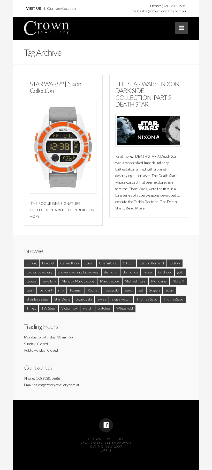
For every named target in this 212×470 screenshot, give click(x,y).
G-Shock (165, 272)
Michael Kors (135, 281)
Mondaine (159, 281)
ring (61, 290)
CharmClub (108, 263)
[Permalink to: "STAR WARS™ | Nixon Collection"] (63, 147)
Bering (31, 263)
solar (169, 290)
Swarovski (84, 299)
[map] (106, 450)
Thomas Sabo (146, 299)
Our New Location (61, 8)
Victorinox (69, 308)
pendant (46, 290)
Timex (31, 308)
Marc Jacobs (109, 281)
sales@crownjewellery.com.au (163, 11)
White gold (124, 308)
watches (104, 308)
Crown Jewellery (39, 272)
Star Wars (62, 299)
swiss (101, 299)
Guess (31, 281)
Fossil (148, 272)
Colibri (175, 263)
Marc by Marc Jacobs (78, 281)
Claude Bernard (151, 263)
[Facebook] (106, 425)
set (140, 290)
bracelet (48, 263)
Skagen (154, 290)
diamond (110, 272)
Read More (135, 208)
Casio (89, 263)
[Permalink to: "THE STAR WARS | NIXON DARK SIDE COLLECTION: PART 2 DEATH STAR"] (148, 130)
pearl (30, 290)
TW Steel (48, 308)
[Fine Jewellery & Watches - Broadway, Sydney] (46, 26)
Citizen (128, 263)
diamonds (130, 272)
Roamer (76, 290)
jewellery (49, 281)
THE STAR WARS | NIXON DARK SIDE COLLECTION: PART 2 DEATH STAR (147, 94)
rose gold (111, 290)
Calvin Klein (69, 263)
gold (180, 272)
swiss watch (121, 299)
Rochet (93, 290)
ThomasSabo (173, 299)
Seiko (128, 290)
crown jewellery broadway (78, 272)
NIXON (178, 281)
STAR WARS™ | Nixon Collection (55, 87)
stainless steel (37, 299)
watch (87, 308)
